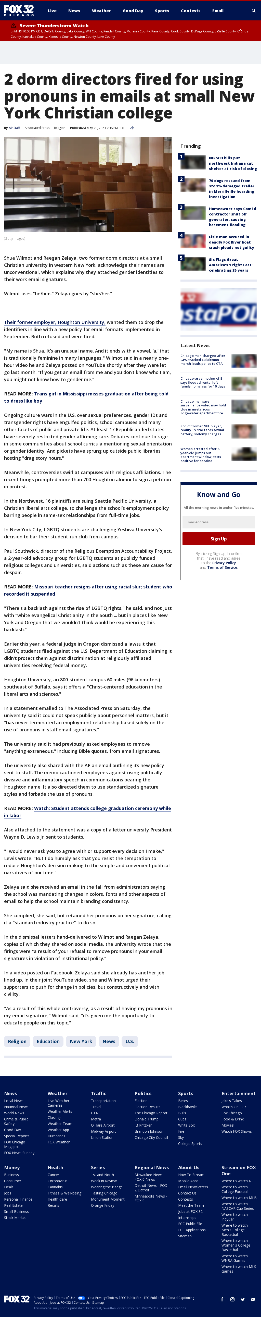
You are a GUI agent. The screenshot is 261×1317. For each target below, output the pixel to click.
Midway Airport (103, 1131)
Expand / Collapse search (254, 10)
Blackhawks (188, 1106)
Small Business (16, 1211)
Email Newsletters (193, 1187)
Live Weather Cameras (58, 1103)
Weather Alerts (60, 1111)
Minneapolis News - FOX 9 (151, 1198)
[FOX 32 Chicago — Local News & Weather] (21, 11)
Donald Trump (147, 1119)
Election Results (148, 1106)
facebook (222, 1299)
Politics (143, 1093)
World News (14, 1112)
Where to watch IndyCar (234, 1217)
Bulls (182, 1112)
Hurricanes (56, 1135)
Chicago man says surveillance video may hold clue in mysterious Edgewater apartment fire (203, 407)
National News (16, 1106)
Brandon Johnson (149, 1131)
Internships (187, 1217)
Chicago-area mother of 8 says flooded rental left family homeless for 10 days (202, 382)
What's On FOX (233, 1106)
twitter (243, 1299)
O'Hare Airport (103, 1125)
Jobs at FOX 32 (190, 1211)
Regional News (152, 1167)
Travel (96, 1106)
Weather (58, 1093)
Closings (54, 1117)
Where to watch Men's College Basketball (234, 1230)
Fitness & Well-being (64, 1193)
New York (81, 1041)
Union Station (102, 1137)
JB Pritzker (143, 1125)
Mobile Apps (188, 1180)
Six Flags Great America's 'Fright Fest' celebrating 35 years (231, 265)
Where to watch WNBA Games (234, 1258)
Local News (13, 1100)
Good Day (12, 1129)
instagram (232, 1299)
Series (98, 1167)
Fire (181, 1131)
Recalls (53, 1205)
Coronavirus (58, 1180)
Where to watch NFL (238, 1180)
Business (11, 1174)
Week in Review (104, 1180)
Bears (183, 1100)
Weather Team (60, 1123)
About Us (188, 1167)
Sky (181, 1137)
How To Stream (191, 1174)
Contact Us (187, 1193)
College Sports (190, 1143)
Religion (60, 128)
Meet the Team (191, 1205)
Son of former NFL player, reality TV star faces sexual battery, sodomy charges (202, 430)
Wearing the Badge (107, 1187)
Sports (185, 1093)
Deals (9, 1187)
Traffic (98, 1093)
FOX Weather (59, 1142)
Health (55, 1167)
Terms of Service (222, 567)
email (253, 1299)
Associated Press (37, 128)
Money (12, 1167)
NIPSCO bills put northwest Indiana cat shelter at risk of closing (233, 163)
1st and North (102, 1174)
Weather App (58, 1129)
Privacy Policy (224, 562)
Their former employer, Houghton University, (55, 322)
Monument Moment (108, 1199)
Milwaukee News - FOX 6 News (150, 1177)
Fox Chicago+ (232, 1112)
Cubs (182, 1119)
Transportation (103, 1100)
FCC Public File (190, 1223)
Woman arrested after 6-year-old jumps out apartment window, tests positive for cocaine (200, 454)
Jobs (7, 1193)
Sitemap (185, 1236)
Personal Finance (18, 1199)
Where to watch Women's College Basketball (235, 1245)
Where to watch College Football (234, 1189)
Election (141, 1100)
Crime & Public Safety (16, 1121)
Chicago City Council (151, 1137)
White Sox (186, 1125)
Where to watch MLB (239, 1197)
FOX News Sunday (19, 1152)
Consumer (12, 1180)
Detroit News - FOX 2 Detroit (151, 1187)
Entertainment (238, 1093)
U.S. (129, 1041)
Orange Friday (102, 1205)
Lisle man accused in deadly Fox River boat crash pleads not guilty (231, 242)
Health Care (57, 1199)
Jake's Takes (231, 1100)
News (108, 1041)
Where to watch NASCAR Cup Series (237, 1206)
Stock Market (15, 1217)
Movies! (227, 1125)
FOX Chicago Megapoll (14, 1144)
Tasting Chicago (104, 1193)
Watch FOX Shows (236, 1131)
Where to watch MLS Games (238, 1269)
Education (48, 1041)
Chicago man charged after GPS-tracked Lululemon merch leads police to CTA (202, 359)
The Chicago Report (151, 1112)
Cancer (53, 1174)
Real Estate (13, 1205)
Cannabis (55, 1187)
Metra (96, 1119)
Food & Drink (232, 1119)
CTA (94, 1112)
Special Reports (17, 1135)
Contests (185, 1199)
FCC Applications (192, 1229)
